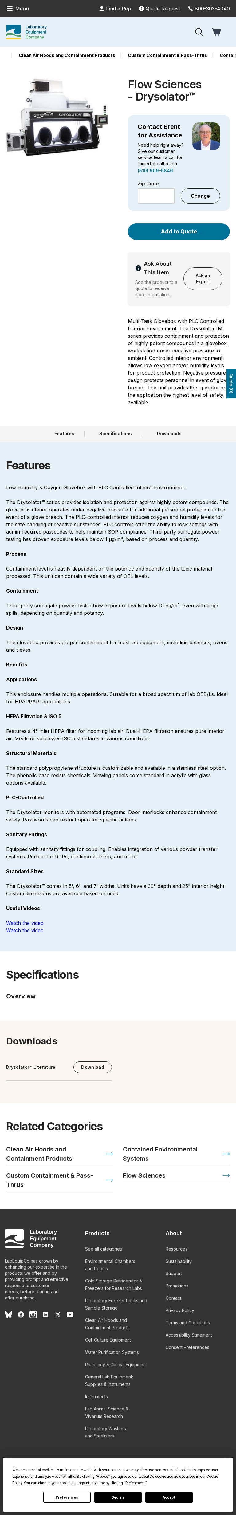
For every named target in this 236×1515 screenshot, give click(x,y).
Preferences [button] (135, 1483)
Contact (173, 1298)
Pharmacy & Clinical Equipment (116, 1364)
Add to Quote (179, 231)
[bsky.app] (8, 1314)
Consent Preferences (187, 1347)
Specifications (115, 433)
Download (92, 1067)
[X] (57, 1314)
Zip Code (148, 183)
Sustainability (179, 1261)
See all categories (103, 1248)
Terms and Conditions (188, 1322)
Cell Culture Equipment (108, 1339)
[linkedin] (45, 1314)
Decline (118, 1497)
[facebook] (21, 1314)
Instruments (96, 1396)
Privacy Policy (180, 1310)
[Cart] (216, 32)
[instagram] (33, 1314)
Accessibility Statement (189, 1335)
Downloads (169, 433)
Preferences (67, 1497)
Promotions (177, 1285)
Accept (169, 1497)
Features (64, 433)
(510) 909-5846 (155, 170)
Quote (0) (231, 384)
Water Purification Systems (112, 1352)
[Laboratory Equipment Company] (26, 32)
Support (174, 1273)
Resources (176, 1248)
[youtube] (70, 1314)
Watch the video (25, 923)
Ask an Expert (203, 278)
